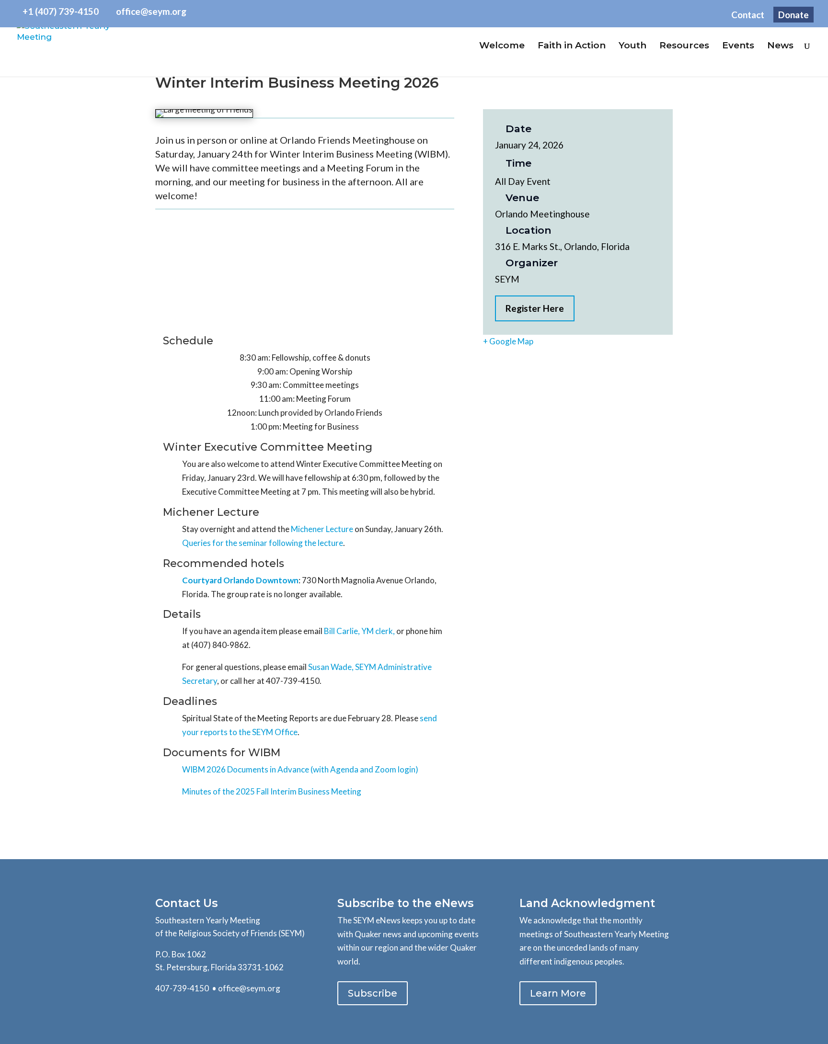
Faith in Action (572, 46)
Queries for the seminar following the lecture (262, 543)
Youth (632, 46)
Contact (747, 15)
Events (738, 46)
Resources (684, 46)
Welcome (502, 46)
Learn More (558, 993)
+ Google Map (508, 341)
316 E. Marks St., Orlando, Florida (562, 246)
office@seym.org (249, 988)
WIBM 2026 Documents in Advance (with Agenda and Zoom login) (300, 769)
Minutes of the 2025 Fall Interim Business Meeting (271, 791)
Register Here (535, 308)
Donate (793, 14)
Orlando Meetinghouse (542, 213)
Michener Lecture (322, 529)
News (780, 46)
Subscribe (372, 993)
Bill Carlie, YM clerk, (359, 631)
